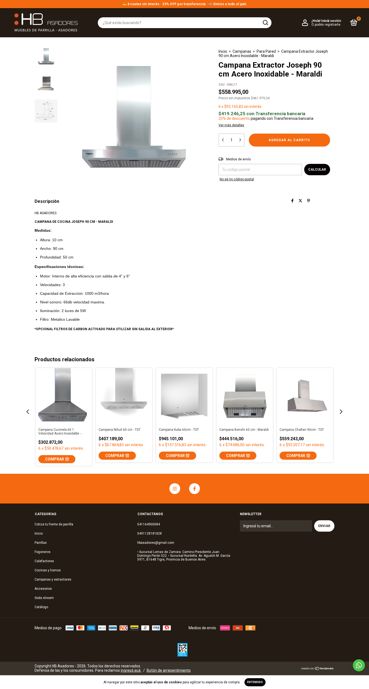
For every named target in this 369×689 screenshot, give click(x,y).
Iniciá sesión (331, 21)
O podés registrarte (325, 25)
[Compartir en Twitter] (300, 201)
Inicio (223, 51)
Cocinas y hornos (48, 570)
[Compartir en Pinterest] (308, 201)
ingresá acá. (131, 670)
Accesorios (43, 589)
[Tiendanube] (317, 669)
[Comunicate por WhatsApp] (359, 665)
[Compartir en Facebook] (292, 201)
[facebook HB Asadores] (194, 488)
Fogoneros (43, 552)
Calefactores (44, 561)
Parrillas (41, 543)
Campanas (242, 51)
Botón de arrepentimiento (169, 670)
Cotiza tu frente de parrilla (54, 524)
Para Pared (266, 51)
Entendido (255, 682)
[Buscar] (265, 23)
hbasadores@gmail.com (155, 543)
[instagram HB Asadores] (174, 488)
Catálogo (41, 607)
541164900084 (148, 524)
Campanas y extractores (53, 579)
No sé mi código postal (237, 179)
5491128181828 (149, 533)
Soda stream (44, 598)
